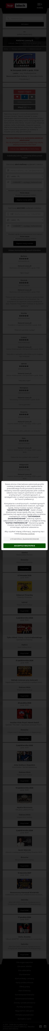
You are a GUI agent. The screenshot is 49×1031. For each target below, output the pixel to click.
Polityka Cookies (27, 533)
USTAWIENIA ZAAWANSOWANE (24, 539)
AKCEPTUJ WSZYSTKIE (24, 546)
